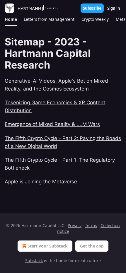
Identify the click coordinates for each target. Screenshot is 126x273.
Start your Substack (48, 246)
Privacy (74, 225)
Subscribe (92, 8)
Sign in (113, 8)
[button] (10, 19)
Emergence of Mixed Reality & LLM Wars (52, 124)
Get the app (92, 246)
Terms (91, 225)
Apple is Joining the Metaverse (41, 182)
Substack (34, 260)
